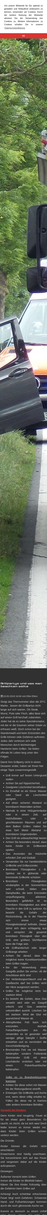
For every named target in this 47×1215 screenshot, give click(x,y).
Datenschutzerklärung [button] (15, 28)
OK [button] (23, 36)
